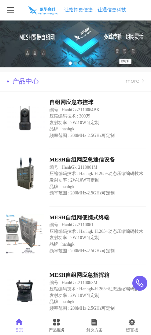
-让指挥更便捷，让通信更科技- (95, 9)
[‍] (135, 81)
